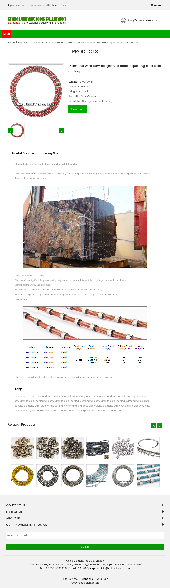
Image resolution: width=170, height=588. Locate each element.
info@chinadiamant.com (145, 20)
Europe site (86, 579)
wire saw (58, 396)
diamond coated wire (43, 411)
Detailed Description (23, 153)
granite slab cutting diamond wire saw (102, 406)
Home (11, 42)
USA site (73, 579)
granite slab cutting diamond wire (60, 406)
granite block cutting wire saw (37, 401)
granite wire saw (73, 396)
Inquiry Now (77, 109)
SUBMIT (85, 547)
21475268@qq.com (88, 568)
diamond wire (44, 396)
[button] (153, 425)
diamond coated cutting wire (73, 411)
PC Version (156, 5)
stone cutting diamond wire (107, 411)
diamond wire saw (25, 396)
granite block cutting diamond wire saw (77, 401)
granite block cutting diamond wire (121, 401)
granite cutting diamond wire (100, 396)
